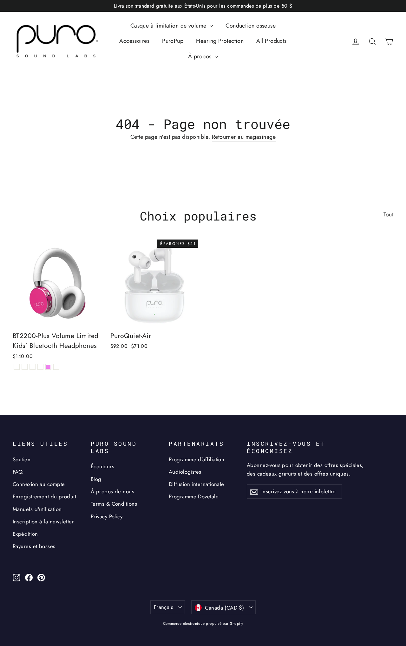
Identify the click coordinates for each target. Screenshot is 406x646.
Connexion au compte (39, 484)
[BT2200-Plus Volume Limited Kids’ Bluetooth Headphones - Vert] (32, 366)
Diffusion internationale (196, 484)
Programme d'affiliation (196, 459)
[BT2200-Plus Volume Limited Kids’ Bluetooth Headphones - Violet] (48, 366)
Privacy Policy (106, 516)
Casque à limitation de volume (169, 26)
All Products (271, 41)
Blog (96, 479)
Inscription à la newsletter (43, 521)
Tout (388, 214)
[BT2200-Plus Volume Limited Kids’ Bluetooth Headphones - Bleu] (24, 366)
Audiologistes (185, 472)
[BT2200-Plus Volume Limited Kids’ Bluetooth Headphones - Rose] (40, 366)
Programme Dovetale (194, 496)
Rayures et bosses (34, 546)
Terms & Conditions (114, 504)
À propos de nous (112, 491)
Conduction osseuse (251, 26)
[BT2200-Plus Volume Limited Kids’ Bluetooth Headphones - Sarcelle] (56, 366)
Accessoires (134, 41)
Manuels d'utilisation (37, 509)
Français (163, 607)
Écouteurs (102, 466)
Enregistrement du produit (44, 496)
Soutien (21, 459)
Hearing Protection (220, 41)
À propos (200, 56)
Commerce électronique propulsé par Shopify (203, 623)
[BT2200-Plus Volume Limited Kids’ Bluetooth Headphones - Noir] (16, 366)
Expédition (25, 534)
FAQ (18, 472)
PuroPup (172, 41)
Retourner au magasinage (244, 137)
